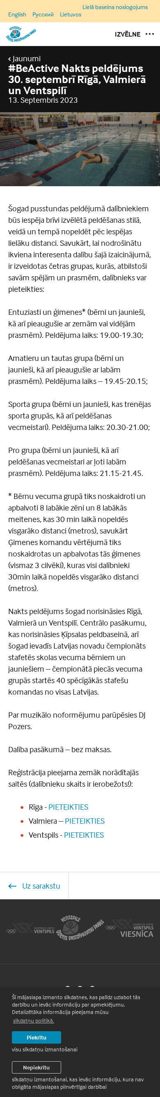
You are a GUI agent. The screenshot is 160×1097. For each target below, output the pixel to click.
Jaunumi (26, 58)
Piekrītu (36, 1037)
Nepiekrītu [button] (36, 1067)
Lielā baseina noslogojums (115, 7)
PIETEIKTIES (68, 806)
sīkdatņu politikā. (33, 1020)
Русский (43, 14)
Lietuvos (70, 14)
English (17, 14)
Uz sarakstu (40, 885)
